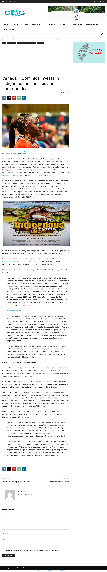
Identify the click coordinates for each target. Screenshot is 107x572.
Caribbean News (18, 40)
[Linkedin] (98, 1)
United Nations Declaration (15, 175)
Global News (32, 43)
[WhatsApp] (19, 98)
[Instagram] (95, 1)
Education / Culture (22, 43)
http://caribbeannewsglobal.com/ (26, 494)
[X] (100, 1)
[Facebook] (92, 1)
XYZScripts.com (64, 571)
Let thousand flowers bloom (59, 482)
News (9, 40)
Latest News (40, 43)
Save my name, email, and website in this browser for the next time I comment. (31, 550)
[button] (102, 34)
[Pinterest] (14, 98)
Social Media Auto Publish (45, 571)
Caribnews (21, 491)
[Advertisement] (35, 60)
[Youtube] (103, 1)
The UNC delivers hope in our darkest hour (17, 482)
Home (4, 40)
